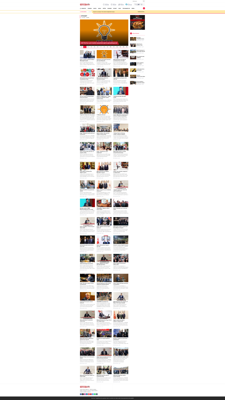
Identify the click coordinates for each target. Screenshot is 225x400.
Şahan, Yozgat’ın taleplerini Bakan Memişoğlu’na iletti (87, 60)
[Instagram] (85, 394)
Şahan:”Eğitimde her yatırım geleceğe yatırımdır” (102, 264)
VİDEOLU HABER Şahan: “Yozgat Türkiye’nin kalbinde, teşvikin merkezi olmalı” (104, 97)
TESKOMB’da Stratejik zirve (102, 301)
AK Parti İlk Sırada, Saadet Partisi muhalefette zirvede (87, 78)
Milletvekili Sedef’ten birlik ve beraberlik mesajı (103, 376)
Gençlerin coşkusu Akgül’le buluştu (120, 245)
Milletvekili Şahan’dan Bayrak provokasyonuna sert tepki (119, 60)
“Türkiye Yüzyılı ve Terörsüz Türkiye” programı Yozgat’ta (119, 134)
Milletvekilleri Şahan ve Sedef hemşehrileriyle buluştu (119, 152)
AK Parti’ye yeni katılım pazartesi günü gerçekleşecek (104, 60)
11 (113, 46)
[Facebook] (81, 394)
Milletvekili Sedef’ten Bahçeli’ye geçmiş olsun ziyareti (86, 339)
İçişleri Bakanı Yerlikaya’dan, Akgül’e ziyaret (86, 172)
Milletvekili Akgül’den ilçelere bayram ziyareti (119, 376)
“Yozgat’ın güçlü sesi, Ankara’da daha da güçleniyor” (120, 190)
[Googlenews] (93, 394)
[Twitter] (83, 394)
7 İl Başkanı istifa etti (101, 114)
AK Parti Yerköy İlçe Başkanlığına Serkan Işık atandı (87, 97)
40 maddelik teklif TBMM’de (140, 57)
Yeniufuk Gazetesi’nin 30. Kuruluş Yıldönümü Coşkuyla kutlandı (104, 284)
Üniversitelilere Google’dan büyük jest (140, 82)
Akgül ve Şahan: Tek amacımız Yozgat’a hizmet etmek (103, 134)
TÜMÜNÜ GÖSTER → (141, 11)
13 (120, 46)
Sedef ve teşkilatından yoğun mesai (120, 356)
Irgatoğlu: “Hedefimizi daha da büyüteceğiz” (140, 39)
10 (110, 46)
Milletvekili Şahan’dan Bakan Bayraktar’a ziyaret (103, 172)
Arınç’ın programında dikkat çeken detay (141, 76)
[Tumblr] (97, 394)
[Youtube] (89, 394)
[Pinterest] (91, 394)
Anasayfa (83, 17)
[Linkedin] (87, 394)
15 (126, 46)
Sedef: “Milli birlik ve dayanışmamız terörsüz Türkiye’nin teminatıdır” (120, 115)
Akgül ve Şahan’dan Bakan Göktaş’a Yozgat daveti (119, 320)
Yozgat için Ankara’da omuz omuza (87, 114)
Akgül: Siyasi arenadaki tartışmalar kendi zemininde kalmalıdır (104, 357)
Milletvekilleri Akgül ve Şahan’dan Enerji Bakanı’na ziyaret (120, 227)
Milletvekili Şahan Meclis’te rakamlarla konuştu (102, 78)
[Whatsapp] (95, 394)
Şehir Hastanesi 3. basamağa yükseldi (100, 11)
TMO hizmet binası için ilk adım (86, 263)
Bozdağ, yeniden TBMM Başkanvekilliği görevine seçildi (86, 209)
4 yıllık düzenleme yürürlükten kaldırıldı (140, 70)
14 (123, 46)
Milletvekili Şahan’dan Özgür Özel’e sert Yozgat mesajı (104, 320)
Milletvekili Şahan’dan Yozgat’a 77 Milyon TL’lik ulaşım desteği (120, 302)
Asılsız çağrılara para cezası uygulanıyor (140, 64)
